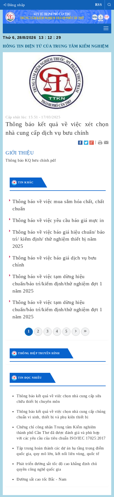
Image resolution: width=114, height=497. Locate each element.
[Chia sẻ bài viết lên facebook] (80, 142)
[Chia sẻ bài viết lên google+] (91, 142)
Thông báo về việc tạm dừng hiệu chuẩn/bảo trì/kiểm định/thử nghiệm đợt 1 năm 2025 (57, 283)
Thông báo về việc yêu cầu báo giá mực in (58, 220)
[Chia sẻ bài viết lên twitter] (86, 142)
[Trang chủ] (57, 16)
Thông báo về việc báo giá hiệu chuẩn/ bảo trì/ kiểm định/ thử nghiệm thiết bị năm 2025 (58, 239)
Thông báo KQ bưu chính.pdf (31, 160)
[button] (109, 5)
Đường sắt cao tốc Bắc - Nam (42, 479)
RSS (98, 5)
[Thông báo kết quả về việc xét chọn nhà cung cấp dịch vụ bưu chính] (57, 83)
